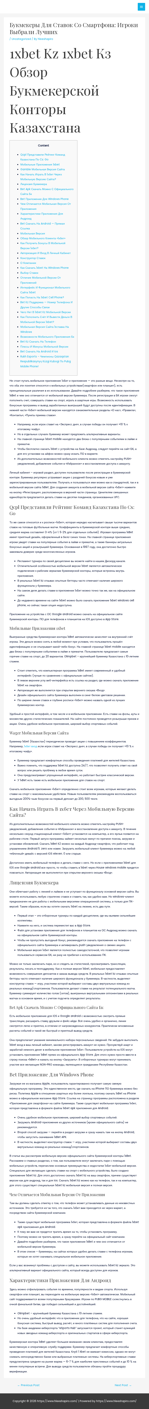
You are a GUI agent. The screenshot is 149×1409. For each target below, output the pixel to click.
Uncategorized (21, 39)
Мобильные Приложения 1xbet (40, 164)
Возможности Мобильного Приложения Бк (47, 337)
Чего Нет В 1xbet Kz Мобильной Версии (45, 312)
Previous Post (28, 1385)
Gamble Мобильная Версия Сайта (42, 169)
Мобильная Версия (32, 233)
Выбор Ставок (29, 273)
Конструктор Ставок (32, 258)
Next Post (123, 1385)
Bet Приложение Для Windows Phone (44, 199)
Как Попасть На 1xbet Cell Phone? (42, 297)
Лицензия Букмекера (33, 184)
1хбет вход (30, 746)
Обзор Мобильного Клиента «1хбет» (42, 238)
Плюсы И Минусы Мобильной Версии (44, 347)
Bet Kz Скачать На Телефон (38, 341)
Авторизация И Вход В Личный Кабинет (45, 253)
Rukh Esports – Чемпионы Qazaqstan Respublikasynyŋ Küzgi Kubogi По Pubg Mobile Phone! (45, 361)
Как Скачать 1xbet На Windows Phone (44, 268)
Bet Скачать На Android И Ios (39, 351)
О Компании (28, 263)
